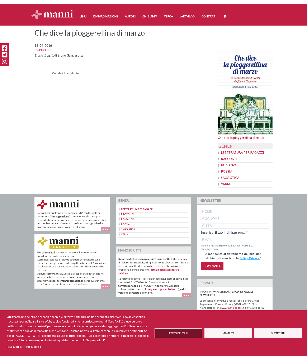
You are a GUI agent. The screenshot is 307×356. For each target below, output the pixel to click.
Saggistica (230, 177)
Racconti (229, 159)
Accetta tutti (278, 333)
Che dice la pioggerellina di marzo (241, 137)
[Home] (53, 10)
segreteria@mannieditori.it (163, 289)
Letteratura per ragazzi (242, 152)
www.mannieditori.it (232, 307)
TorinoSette (42, 50)
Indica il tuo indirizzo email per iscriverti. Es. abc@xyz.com (227, 247)
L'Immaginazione (105, 16)
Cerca (168, 16)
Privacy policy (14, 346)
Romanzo (229, 165)
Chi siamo (149, 16)
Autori (130, 16)
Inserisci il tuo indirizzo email (223, 232)
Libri (83, 16)
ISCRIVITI (212, 266)
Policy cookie (33, 346)
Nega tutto (228, 333)
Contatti (209, 16)
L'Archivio (187, 16)
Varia (225, 184)
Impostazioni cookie (178, 333)
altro (106, 288)
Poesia (226, 171)
